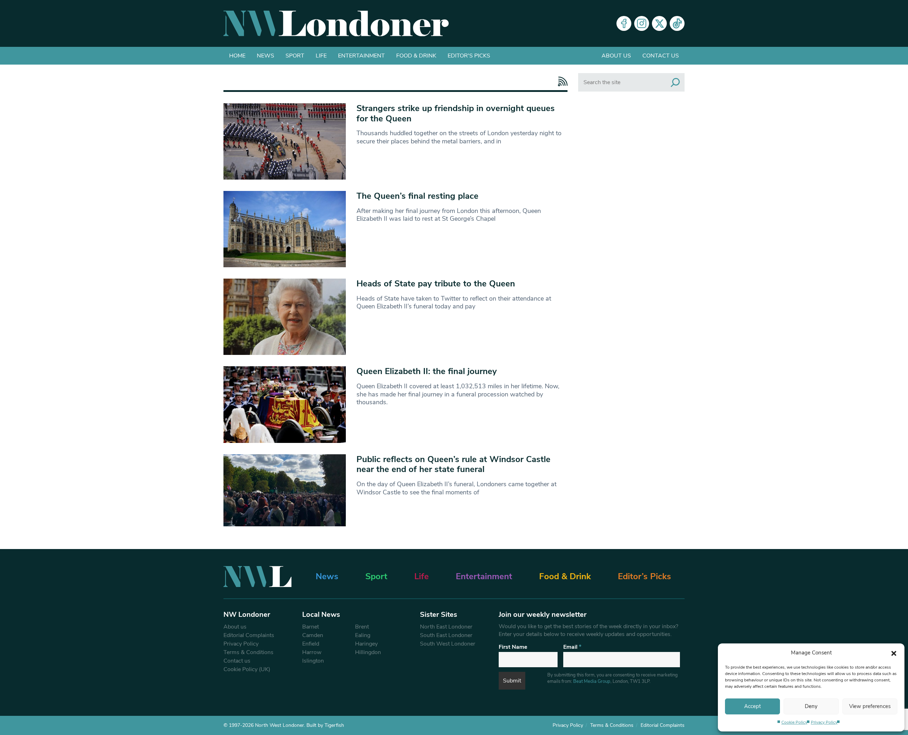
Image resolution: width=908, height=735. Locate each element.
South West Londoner (447, 644)
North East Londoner (446, 627)
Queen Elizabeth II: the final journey (426, 371)
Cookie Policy (794, 722)
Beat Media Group (591, 681)
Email (572, 647)
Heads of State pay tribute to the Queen (435, 283)
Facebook (623, 23)
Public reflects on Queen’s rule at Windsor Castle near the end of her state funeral (453, 464)
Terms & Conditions (248, 652)
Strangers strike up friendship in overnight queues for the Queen (455, 113)
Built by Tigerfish (325, 725)
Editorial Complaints (248, 635)
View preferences (870, 706)
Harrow (311, 652)
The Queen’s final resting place (417, 196)
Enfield (310, 644)
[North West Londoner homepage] (336, 23)
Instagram (641, 23)
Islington (313, 661)
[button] (893, 652)
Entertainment (361, 56)
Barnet (310, 627)
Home (237, 56)
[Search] (675, 82)
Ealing (362, 635)
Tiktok (677, 23)
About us (616, 56)
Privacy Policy (824, 722)
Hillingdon (368, 652)
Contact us (660, 56)
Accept (752, 706)
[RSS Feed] (561, 81)
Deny (811, 706)
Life (321, 56)
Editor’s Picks (644, 576)
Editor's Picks (469, 56)
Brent (362, 627)
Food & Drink (416, 56)
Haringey (366, 644)
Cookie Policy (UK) (246, 669)
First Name (513, 647)
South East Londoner (446, 635)
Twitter (659, 23)
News (265, 56)
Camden (312, 635)
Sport (295, 56)
